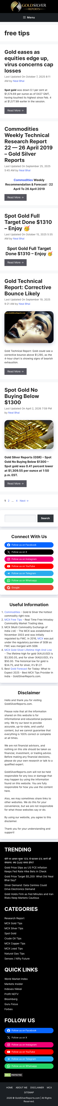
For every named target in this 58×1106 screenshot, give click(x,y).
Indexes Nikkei (13, 989)
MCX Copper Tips (14, 943)
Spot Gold (10, 933)
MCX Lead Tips (13, 948)
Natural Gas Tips (14, 953)
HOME (9, 1087)
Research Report (14, 918)
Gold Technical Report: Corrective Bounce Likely (27, 287)
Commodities (23, 180)
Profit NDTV (11, 994)
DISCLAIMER (37, 1087)
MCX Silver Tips (13, 928)
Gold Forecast (19, 668)
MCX (40, 638)
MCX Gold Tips (13, 923)
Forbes (8, 1009)
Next (24, 500)
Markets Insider (13, 983)
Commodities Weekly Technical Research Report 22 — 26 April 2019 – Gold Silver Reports (28, 144)
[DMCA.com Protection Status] (13, 1075)
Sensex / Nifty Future (17, 958)
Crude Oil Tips (12, 938)
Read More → (15, 110)
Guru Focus (11, 1004)
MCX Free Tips (13, 619)
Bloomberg (10, 999)
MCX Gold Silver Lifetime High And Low (28, 649)
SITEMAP (29, 1092)
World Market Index (16, 978)
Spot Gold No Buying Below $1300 (21, 396)
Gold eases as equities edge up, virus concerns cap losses (28, 61)
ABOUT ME (21, 1087)
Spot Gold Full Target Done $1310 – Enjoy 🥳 (28, 222)
